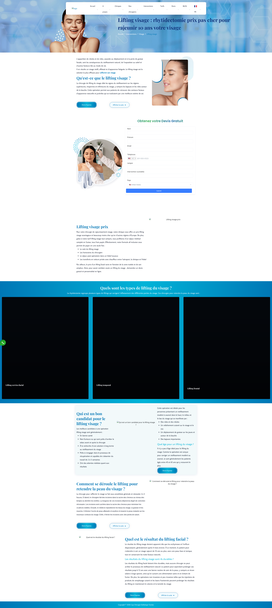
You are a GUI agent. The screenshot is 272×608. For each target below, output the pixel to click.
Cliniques (118, 6)
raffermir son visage (107, 72)
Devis (173, 6)
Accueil (92, 6)
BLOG (185, 6)
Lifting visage (152, 34)
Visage (141, 34)
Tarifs (162, 6)
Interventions (131, 34)
